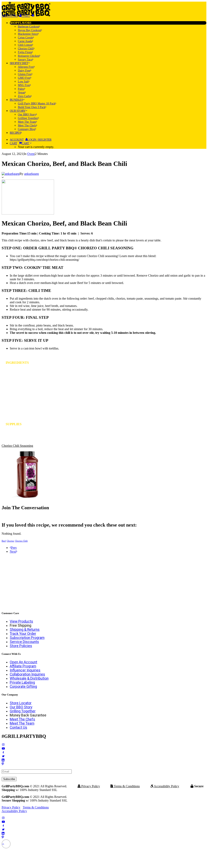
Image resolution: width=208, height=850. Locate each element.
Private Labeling (22, 682)
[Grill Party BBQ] (104, 8)
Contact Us (18, 727)
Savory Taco (25, 59)
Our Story (17, 110)
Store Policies (21, 646)
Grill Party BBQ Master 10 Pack (36, 103)
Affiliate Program (23, 666)
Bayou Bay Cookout (29, 30)
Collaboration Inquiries (27, 674)
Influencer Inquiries (25, 670)
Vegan (21, 92)
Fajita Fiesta (25, 52)
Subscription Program (27, 638)
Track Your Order (23, 634)
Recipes (15, 132)
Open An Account (23, 662)
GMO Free (24, 77)
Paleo (21, 88)
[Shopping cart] (27, 16)
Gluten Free (24, 74)
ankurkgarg (31, 173)
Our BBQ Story (27, 114)
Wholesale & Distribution (29, 678)
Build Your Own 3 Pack (31, 107)
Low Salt (23, 81)
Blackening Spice (28, 33)
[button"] (3, 745)
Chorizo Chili (26, 48)
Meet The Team (27, 121)
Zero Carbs (24, 96)
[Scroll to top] (6, 843)
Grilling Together (28, 118)
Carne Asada (25, 41)
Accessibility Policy (166, 786)
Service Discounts (24, 642)
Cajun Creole (25, 37)
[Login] (11, 16)
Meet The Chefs (27, 125)
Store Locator (20, 703)
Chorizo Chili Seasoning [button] (17, 445)
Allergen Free (26, 66)
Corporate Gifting (23, 687)
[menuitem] (108, 41)
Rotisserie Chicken (28, 55)
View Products (21, 621)
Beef (4, 541)
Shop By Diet (19, 63)
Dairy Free (24, 70)
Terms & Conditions (126, 786)
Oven (30, 154)
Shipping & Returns (25, 630)
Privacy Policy (90, 786)
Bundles (16, 99)
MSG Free (24, 85)
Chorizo (10, 541)
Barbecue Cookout (28, 26)
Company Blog (26, 129)
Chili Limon (25, 44)
